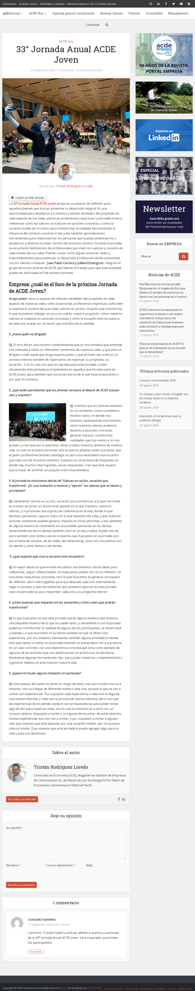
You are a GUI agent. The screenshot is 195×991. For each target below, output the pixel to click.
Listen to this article (30, 198)
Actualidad (153, 13)
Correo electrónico (60, 865)
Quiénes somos (113, 988)
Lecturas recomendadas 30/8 (157, 380)
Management (178, 13)
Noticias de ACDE (164, 274)
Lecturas (92, 25)
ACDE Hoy (36, 13)
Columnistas (131, 988)
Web (89, 865)
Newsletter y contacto (152, 988)
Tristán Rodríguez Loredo (74, 186)
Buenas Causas (111, 13)
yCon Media (94, 988)
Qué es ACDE (185, 988)
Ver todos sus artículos (22, 799)
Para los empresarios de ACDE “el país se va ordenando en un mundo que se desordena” (162, 348)
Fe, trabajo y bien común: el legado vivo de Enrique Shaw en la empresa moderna (164, 398)
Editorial (13, 13)
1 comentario (66, 70)
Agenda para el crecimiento (73, 13)
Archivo (171, 988)
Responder (36, 951)
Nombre (13, 865)
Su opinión (14, 828)
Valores (134, 13)
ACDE (63, 988)
